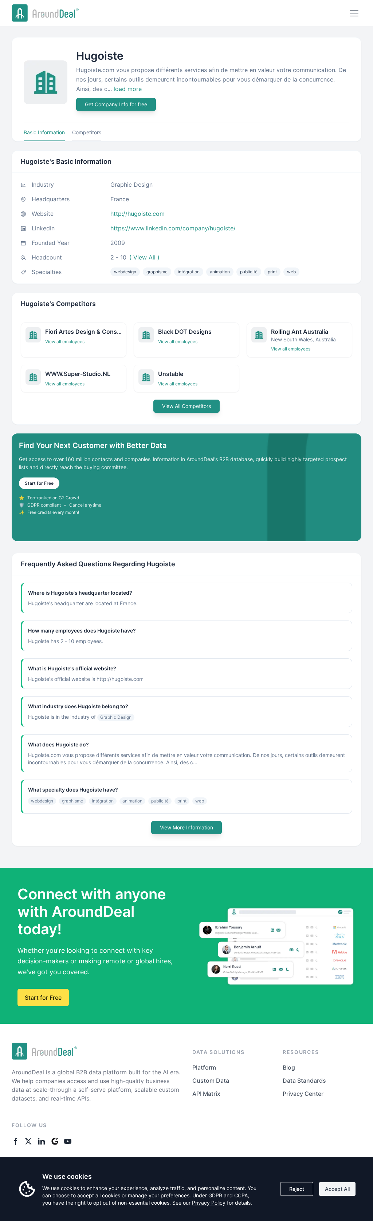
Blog (289, 1067)
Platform (204, 1067)
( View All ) (144, 257)
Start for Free (39, 483)
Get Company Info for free (116, 104)
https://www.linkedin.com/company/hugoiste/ (173, 228)
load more (128, 88)
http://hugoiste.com (137, 213)
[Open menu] (354, 13)
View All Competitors (186, 406)
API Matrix (206, 1093)
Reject (296, 1189)
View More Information (186, 827)
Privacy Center (303, 1093)
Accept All (337, 1189)
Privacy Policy (208, 1203)
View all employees (65, 341)
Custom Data (210, 1080)
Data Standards (304, 1080)
